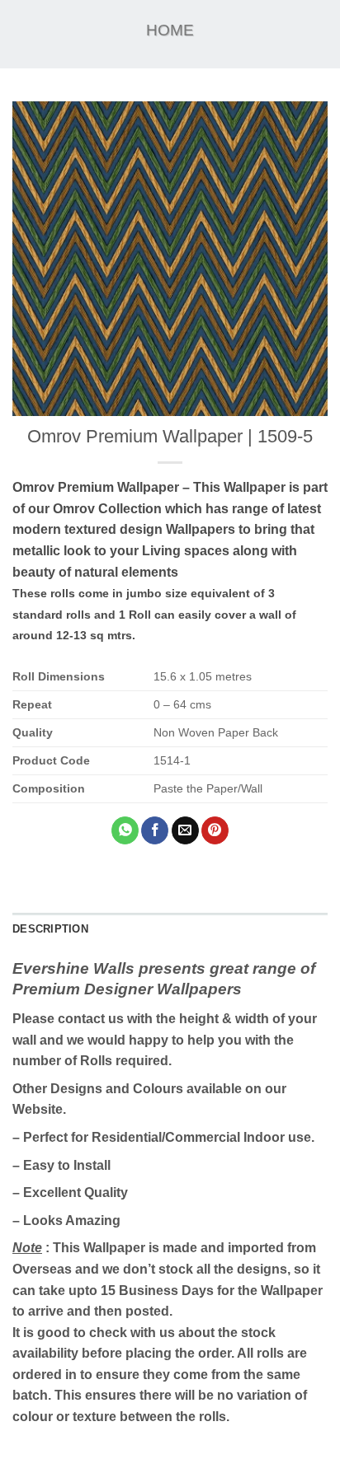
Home (170, 30)
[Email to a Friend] (185, 830)
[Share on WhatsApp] (125, 830)
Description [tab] (50, 929)
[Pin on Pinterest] (215, 830)
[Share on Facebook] (154, 830)
